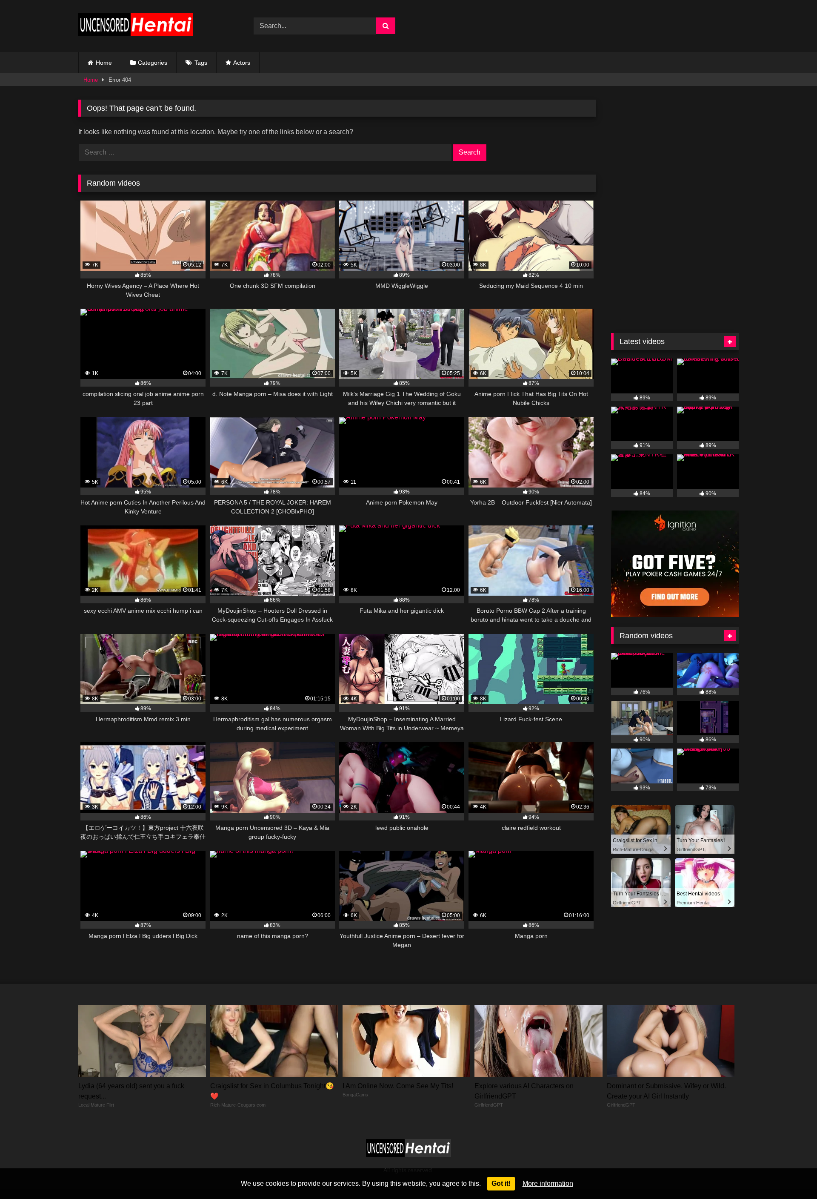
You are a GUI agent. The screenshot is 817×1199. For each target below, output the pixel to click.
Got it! (501, 1183)
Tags (200, 62)
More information (548, 1183)
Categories (152, 62)
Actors (241, 62)
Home (104, 62)
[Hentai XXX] (135, 26)
